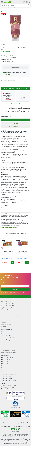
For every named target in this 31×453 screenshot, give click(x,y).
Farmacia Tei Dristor (7, 362)
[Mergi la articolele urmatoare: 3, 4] (13, 103)
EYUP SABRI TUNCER (7, 258)
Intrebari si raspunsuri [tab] (15, 126)
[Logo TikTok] (19, 429)
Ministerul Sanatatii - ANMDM (8, 348)
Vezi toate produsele (23, 47)
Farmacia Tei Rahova (7, 368)
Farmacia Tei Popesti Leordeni (9, 372)
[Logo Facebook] (12, 429)
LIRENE (6, 54)
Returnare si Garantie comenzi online (10, 316)
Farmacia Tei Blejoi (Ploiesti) (9, 380)
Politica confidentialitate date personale (10, 338)
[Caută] (28, 5)
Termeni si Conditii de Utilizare (8, 303)
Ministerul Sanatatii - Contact (8, 350)
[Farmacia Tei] (8, 2)
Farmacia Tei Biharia (7, 370)
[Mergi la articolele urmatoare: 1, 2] (11, 103)
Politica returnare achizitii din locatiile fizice (11, 318)
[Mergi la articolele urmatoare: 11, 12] (20, 103)
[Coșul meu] (26, 2)
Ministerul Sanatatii (5, 346)
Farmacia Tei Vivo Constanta (9, 366)
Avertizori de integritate (7, 340)
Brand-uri (3, 322)
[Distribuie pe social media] (2, 11)
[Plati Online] (15, 431)
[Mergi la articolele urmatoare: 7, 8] (16, 103)
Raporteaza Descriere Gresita (9, 227)
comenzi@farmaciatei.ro (9, 389)
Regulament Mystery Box (7, 308)
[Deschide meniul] (2, 2)
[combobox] (15, 5)
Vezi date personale (12, 292)
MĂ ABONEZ (15, 289)
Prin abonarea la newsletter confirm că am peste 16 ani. (15, 281)
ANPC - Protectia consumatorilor (9, 352)
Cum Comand (4, 310)
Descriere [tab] (15, 120)
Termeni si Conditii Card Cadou (8, 306)
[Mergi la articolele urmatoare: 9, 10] (18, 103)
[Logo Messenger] (14, 429)
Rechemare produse (6, 324)
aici (9, 74)
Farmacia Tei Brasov (7, 376)
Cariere (2, 334)
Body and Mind (8, 56)
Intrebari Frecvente (5, 320)
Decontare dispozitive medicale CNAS (10, 342)
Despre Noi (3, 331)
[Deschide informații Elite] (3, 240)
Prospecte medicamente (7, 344)
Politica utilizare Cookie (6, 336)
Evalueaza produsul (5, 51)
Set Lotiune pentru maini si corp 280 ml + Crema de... (8, 253)
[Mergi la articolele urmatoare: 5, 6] (15, 103)
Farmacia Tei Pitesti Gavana (9, 374)
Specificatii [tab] (15, 123)
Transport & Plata (5, 314)
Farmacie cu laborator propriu (8, 312)
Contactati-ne (4, 326)
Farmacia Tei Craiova (7, 378)
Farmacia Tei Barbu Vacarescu (9, 358)
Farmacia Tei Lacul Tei (7, 364)
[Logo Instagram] (16, 429)
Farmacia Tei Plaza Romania (9, 360)
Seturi (3, 260)
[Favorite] (23, 2)
